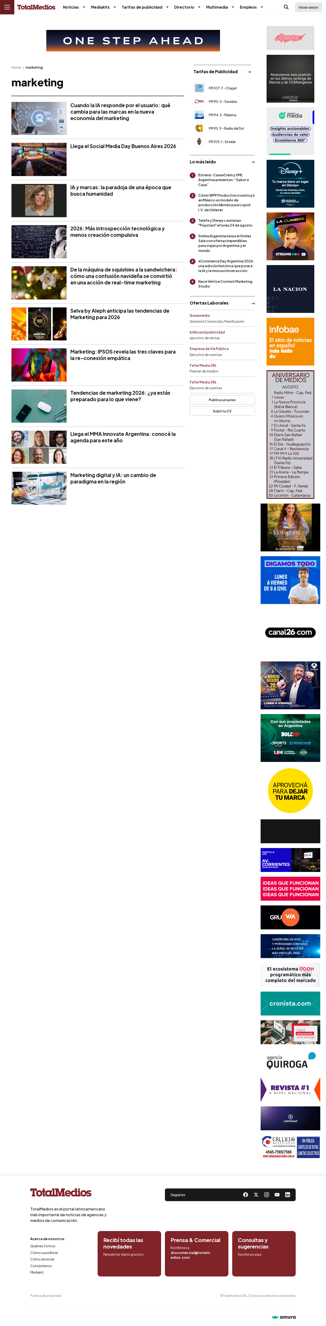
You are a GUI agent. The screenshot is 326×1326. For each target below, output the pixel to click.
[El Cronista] (290, 1003)
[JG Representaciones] (290, 791)
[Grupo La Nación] (290, 289)
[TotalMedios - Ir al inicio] (36, 7)
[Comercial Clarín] (290, 1032)
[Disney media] (290, 184)
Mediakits (100, 7)
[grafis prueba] (290, 38)
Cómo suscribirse (44, 1252)
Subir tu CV (222, 411)
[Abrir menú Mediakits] (115, 7)
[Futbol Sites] (290, 738)
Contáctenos (41, 1266)
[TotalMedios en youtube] (277, 1194)
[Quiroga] (290, 1061)
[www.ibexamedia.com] (290, 860)
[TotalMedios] (68, 1193)
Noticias (71, 7)
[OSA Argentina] (133, 40)
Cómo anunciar (42, 1259)
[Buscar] (286, 7)
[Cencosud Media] (290, 131)
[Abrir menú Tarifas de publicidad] (167, 7)
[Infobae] (290, 342)
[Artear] (290, 946)
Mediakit (37, 1272)
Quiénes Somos (42, 1246)
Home (16, 67)
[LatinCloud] (290, 1118)
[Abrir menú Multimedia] (233, 7)
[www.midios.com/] (290, 79)
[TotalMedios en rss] (287, 1194)
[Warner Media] (290, 527)
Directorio (184, 7)
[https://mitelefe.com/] (290, 236)
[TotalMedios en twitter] (256, 1194)
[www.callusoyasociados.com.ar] (290, 1147)
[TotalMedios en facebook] (245, 1194)
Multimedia (217, 7)
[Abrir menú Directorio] (199, 7)
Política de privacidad (46, 1296)
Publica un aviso (222, 400)
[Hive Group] (290, 831)
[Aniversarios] (290, 434)
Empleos (248, 7)
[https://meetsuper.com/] (290, 889)
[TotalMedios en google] (266, 1194)
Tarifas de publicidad (142, 7)
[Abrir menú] (7, 7)
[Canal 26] (290, 633)
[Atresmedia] (290, 685)
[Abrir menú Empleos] (262, 7)
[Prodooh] (290, 975)
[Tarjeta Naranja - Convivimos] (290, 1090)
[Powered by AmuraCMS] (284, 1318)
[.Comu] (290, 580)
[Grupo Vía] (290, 917)
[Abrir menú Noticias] (84, 7)
